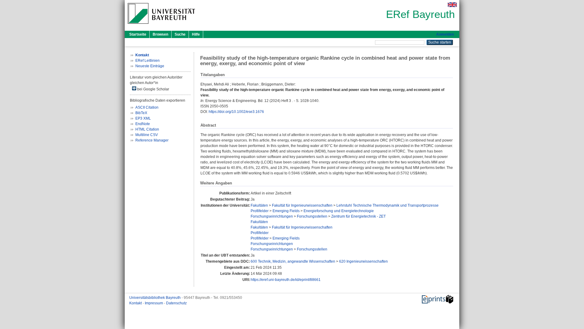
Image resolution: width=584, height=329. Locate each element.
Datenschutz (176, 303)
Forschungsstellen (312, 216)
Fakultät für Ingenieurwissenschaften (302, 205)
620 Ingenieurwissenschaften (363, 261)
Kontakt (136, 303)
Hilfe (196, 34)
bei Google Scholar (152, 89)
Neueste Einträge (149, 66)
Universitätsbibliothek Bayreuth (155, 298)
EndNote (142, 124)
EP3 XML (143, 118)
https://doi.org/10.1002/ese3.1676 (236, 112)
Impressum (154, 303)
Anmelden (445, 34)
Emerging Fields (286, 211)
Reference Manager (152, 140)
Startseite (137, 34)
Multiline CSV (146, 135)
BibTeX (141, 113)
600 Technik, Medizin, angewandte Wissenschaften (293, 261)
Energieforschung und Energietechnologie (339, 211)
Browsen (160, 34)
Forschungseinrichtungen (272, 216)
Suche (180, 34)
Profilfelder (260, 211)
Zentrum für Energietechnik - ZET (358, 216)
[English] (452, 4)
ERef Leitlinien (147, 60)
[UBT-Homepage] (161, 25)
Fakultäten (259, 205)
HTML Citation (147, 129)
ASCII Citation (146, 107)
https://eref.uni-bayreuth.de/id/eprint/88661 (286, 280)
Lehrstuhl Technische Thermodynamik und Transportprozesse (387, 205)
